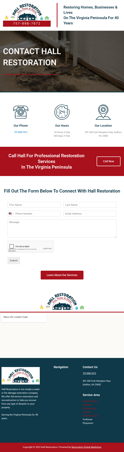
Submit (14, 260)
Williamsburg (89, 408)
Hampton (87, 405)
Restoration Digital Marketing (86, 447)
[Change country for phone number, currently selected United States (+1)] (11, 213)
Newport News (90, 401)
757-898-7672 (20, 132)
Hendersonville (90, 415)
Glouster (87, 412)
